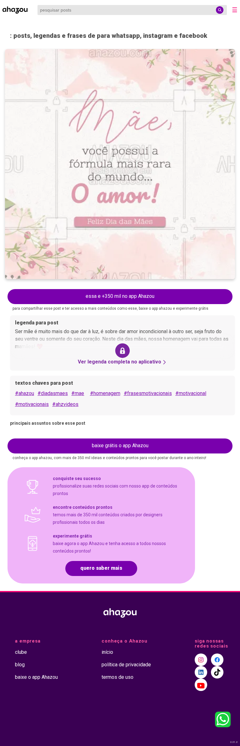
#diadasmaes (53, 393)
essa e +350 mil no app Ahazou (120, 296)
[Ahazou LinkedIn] (201, 672)
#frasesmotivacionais (148, 393)
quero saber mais (101, 568)
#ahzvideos (65, 404)
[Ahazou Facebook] (217, 659)
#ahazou (24, 393)
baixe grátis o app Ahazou (120, 445)
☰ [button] (235, 10)
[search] (219, 10)
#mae (77, 393)
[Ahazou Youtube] (201, 684)
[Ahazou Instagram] (201, 659)
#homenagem (105, 393)
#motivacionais (32, 404)
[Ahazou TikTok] (217, 672)
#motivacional (190, 393)
